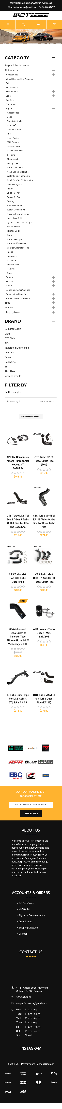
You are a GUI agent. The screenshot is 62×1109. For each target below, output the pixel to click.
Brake (8, 96)
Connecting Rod (14, 184)
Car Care (10, 100)
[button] (31, 401)
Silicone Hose (13, 226)
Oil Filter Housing (15, 150)
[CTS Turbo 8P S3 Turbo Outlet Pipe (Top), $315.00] (44, 439)
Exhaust (9, 277)
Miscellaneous (14, 146)
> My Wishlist (23, 909)
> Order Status (24, 921)
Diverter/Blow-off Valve (18, 214)
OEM (7, 333)
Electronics (11, 104)
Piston (10, 188)
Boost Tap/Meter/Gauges (18, 290)
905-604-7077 (23, 997)
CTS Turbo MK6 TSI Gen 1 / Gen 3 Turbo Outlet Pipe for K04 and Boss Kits (18, 521)
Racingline (10, 362)
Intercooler (12, 256)
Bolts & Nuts (12, 87)
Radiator (11, 269)
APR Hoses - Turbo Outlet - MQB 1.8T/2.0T (44, 633)
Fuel (9, 134)
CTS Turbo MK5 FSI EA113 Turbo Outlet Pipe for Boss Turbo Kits (44, 521)
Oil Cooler (11, 260)
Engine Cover (13, 193)
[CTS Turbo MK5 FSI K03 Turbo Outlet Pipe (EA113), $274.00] (44, 677)
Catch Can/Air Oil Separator (20, 180)
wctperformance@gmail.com (31, 1003)
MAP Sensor (13, 142)
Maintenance (12, 91)
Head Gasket (13, 138)
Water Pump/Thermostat (18, 176)
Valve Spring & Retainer (18, 172)
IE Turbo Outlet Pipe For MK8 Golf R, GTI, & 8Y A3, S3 (18, 699)
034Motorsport (13, 328)
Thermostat (12, 159)
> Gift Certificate (25, 903)
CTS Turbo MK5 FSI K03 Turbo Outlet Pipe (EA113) (44, 699)
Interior (9, 285)
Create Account (37, 915)
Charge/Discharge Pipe (18, 248)
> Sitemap (22, 933)
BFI (6, 366)
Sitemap (49, 1064)
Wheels (9, 307)
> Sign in (21, 915)
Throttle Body (13, 231)
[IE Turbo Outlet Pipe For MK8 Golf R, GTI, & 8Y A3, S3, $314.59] (17, 677)
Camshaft (11, 125)
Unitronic (9, 352)
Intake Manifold (14, 218)
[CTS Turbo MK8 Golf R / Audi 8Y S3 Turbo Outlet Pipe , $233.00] (44, 556)
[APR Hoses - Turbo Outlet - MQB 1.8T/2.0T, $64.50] (44, 611)
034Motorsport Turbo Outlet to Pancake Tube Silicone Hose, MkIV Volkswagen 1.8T (18, 637)
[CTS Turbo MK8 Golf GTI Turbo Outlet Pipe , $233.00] (17, 556)
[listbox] (31, 416)
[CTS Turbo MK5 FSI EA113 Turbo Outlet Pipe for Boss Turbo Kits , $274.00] (44, 498)
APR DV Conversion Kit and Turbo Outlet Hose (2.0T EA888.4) (18, 463)
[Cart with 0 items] (54, 24)
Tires (7, 302)
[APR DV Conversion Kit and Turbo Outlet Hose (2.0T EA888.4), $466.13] (17, 439)
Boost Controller (15, 121)
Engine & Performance (17, 65)
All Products (11, 70)
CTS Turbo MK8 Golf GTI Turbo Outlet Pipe (18, 578)
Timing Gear (12, 163)
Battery (9, 83)
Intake (10, 252)
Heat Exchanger (14, 205)
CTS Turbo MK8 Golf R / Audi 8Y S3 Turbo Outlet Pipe (44, 578)
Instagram (30, 1048)
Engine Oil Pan (13, 197)
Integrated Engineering (17, 347)
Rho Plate (10, 371)
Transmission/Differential (18, 298)
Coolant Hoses (14, 129)
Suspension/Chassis (16, 294)
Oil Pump (11, 155)
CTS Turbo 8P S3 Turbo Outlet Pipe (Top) (44, 461)
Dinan (8, 357)
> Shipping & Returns (27, 927)
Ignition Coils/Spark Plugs (19, 222)
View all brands (13, 376)
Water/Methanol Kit (16, 209)
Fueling (10, 201)
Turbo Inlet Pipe (14, 239)
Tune (9, 273)
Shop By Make (12, 312)
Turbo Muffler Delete (16, 243)
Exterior (9, 281)
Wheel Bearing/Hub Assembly (20, 79)
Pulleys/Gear (13, 264)
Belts (9, 117)
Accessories (12, 74)
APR (7, 343)
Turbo (10, 235)
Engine (9, 108)
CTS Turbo (10, 338)
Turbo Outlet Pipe (15, 167)
